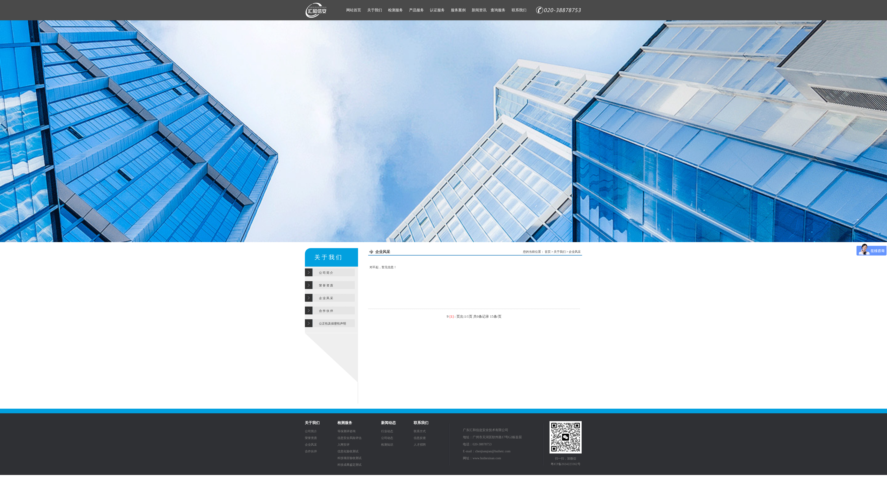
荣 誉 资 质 (326, 285)
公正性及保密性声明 (332, 323)
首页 (548, 251)
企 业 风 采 (326, 298)
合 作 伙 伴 (326, 311)
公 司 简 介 (326, 272)
